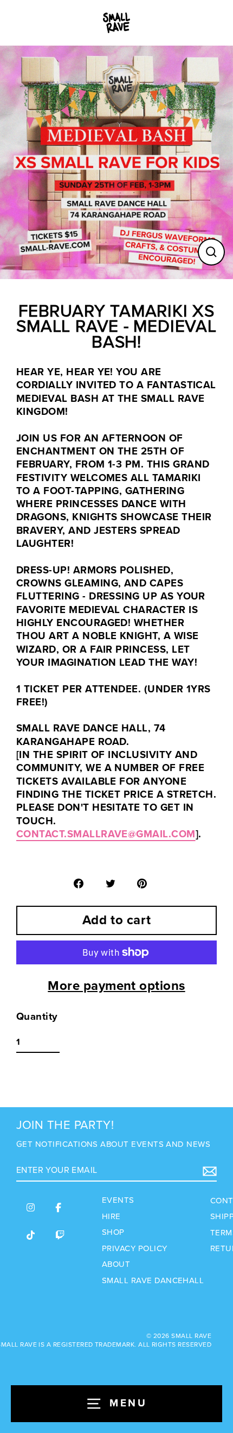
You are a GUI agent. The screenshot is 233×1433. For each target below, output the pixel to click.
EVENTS (118, 1200)
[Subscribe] (208, 1171)
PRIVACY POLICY (134, 1248)
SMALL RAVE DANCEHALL (153, 1280)
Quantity (37, 1017)
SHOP (113, 1232)
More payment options (116, 986)
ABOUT (116, 1264)
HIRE (111, 1216)
